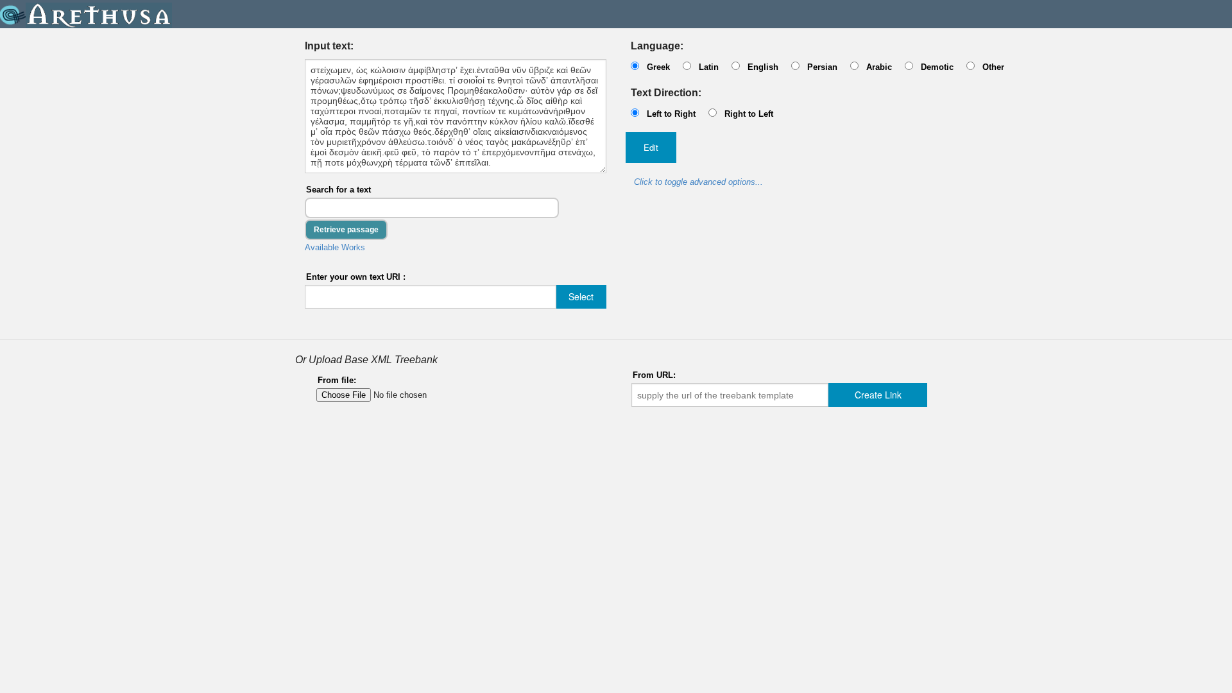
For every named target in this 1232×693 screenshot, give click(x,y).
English (763, 67)
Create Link (878, 394)
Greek (658, 67)
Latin (709, 67)
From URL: (654, 375)
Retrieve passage (346, 229)
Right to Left (748, 114)
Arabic (879, 67)
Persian (822, 67)
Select (581, 296)
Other (993, 67)
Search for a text (338, 189)
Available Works (335, 247)
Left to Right (671, 114)
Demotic (937, 67)
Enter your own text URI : (356, 277)
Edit (651, 147)
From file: (337, 380)
